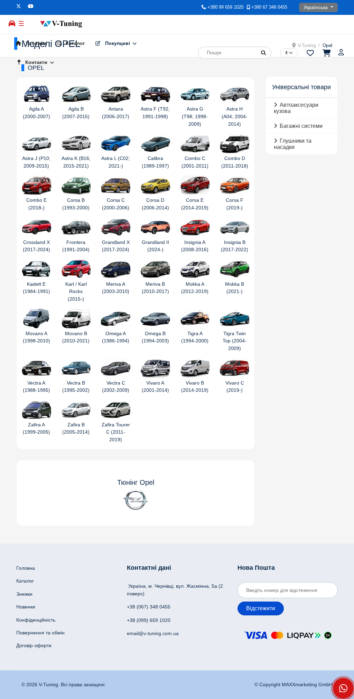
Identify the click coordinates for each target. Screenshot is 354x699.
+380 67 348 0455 (269, 7)
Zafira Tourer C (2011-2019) (116, 432)
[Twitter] (18, 6)
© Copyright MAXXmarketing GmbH (293, 684)
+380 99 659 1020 (225, 7)
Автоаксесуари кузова (296, 108)
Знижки (24, 594)
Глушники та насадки (292, 144)
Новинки (25, 607)
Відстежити (260, 608)
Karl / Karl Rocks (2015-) (76, 291)
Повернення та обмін (40, 632)
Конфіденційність (35, 620)
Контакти (35, 62)
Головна (35, 43)
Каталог (74, 43)
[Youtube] (31, 6)
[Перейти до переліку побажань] (310, 52)
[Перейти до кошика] (326, 52)
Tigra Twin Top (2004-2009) (234, 341)
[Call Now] (343, 688)
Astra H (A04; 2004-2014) (235, 116)
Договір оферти (34, 645)
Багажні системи (301, 126)
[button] (263, 53)
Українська (316, 7)
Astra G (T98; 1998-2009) (195, 116)
